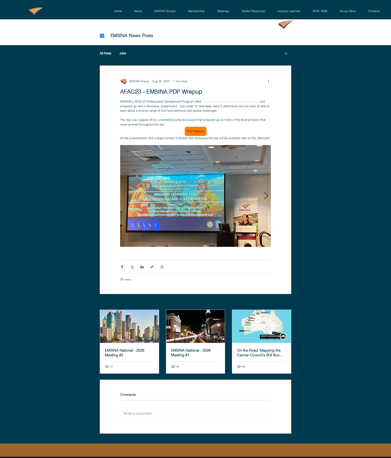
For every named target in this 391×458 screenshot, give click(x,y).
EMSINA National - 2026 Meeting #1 (191, 352)
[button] (138, 11)
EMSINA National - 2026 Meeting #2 (124, 352)
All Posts (105, 53)
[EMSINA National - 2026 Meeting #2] (129, 326)
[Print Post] (162, 267)
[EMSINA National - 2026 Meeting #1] (195, 326)
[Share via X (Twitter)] (132, 267)
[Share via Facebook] (122, 267)
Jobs (123, 53)
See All (286, 302)
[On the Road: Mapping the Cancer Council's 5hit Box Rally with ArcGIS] (261, 326)
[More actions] (268, 81)
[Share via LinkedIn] (142, 267)
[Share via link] (152, 267)
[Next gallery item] (266, 196)
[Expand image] (195, 196)
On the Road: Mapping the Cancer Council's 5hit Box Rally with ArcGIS (259, 352)
